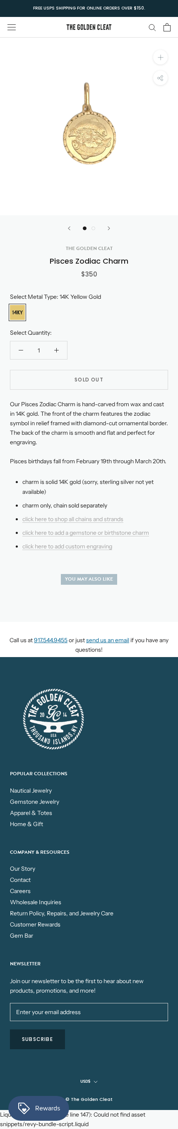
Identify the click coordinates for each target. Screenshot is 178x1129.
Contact (20, 880)
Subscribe (37, 1039)
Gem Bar (21, 935)
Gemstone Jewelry (34, 801)
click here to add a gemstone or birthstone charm (85, 532)
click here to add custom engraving (67, 546)
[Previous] (69, 228)
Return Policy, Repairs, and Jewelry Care (61, 913)
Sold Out (89, 379)
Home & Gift (26, 824)
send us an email (107, 640)
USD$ (85, 1081)
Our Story (22, 868)
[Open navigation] (11, 27)
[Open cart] (167, 27)
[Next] (109, 228)
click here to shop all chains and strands (72, 519)
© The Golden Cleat (89, 1099)
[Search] (152, 27)
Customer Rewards (35, 924)
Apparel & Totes (31, 813)
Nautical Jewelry (31, 790)
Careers (20, 891)
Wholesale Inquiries (35, 902)
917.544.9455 (50, 640)
